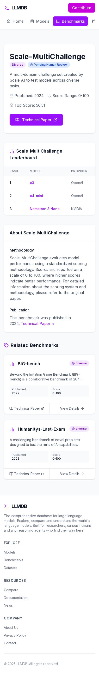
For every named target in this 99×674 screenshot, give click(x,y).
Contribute (81, 7)
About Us (11, 627)
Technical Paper (36, 119)
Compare (11, 590)
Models (10, 552)
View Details (70, 408)
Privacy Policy (15, 635)
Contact (10, 643)
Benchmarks (13, 560)
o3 (32, 183)
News (8, 605)
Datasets (11, 568)
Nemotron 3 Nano (45, 209)
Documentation (16, 598)
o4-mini (36, 196)
